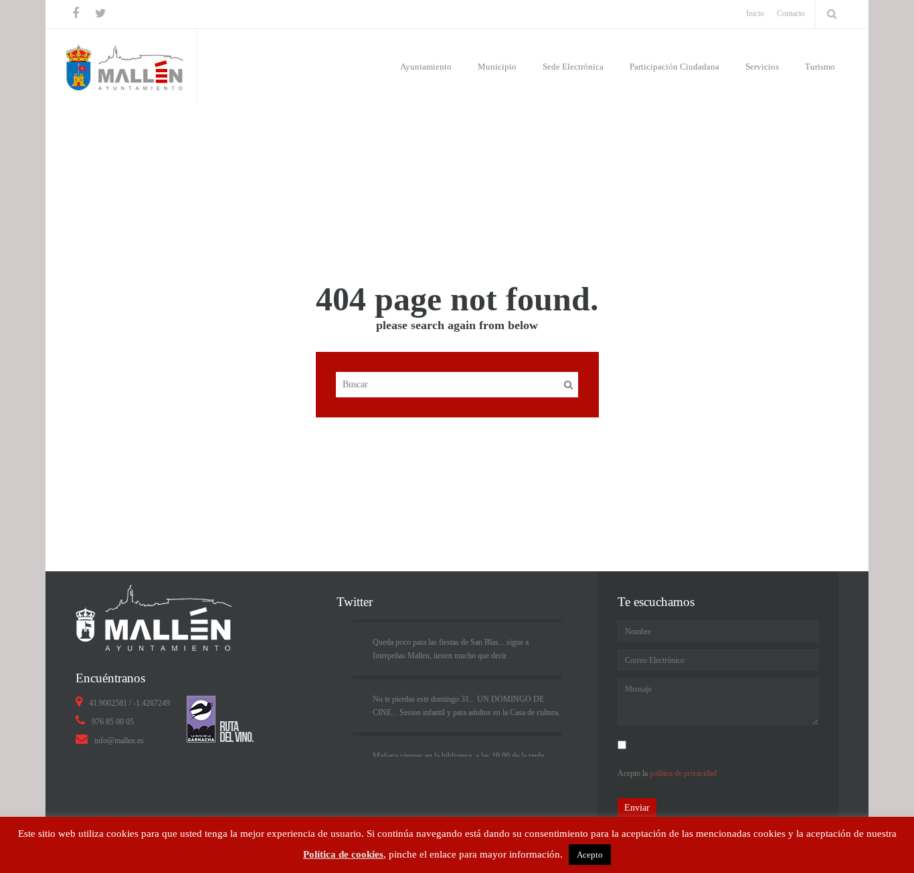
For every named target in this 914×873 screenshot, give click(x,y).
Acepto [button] (590, 855)
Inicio (762, 125)
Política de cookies (343, 854)
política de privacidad (683, 773)
